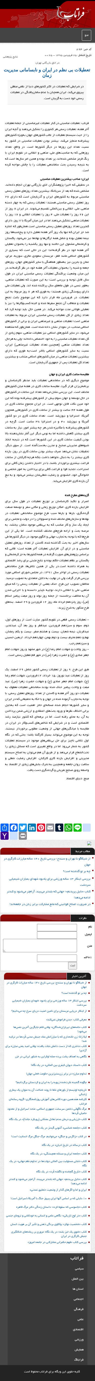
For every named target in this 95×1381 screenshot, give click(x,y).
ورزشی (79, 1339)
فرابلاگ (79, 1360)
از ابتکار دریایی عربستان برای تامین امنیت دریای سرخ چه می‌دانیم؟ (49, 1011)
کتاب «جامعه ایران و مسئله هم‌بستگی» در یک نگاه (58, 1153)
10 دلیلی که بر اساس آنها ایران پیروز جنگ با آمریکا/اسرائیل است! (49, 1198)
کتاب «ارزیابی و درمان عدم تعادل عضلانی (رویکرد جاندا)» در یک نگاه (48, 1119)
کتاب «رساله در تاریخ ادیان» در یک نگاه (64, 1145)
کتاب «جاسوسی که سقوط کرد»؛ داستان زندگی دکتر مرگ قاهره (51, 1207)
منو (86, 35)
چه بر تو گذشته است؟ (76, 871)
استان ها (78, 1289)
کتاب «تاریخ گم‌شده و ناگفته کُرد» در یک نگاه (61, 1171)
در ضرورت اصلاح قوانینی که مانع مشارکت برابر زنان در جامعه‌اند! (50, 904)
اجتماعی (79, 1299)
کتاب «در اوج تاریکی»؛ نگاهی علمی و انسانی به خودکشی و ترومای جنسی (46, 1215)
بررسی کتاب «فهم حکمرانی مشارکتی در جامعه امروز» (57, 1242)
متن (89, 946)
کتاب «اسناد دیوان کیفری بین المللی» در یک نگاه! (59, 1065)
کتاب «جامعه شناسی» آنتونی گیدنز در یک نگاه (61, 1128)
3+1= (88, 957)
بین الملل (78, 1279)
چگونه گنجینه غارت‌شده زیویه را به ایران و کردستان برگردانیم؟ (51, 1082)
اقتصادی (78, 1329)
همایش (79, 1349)
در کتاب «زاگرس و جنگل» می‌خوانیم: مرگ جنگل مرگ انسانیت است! (49, 1136)
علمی (81, 1319)
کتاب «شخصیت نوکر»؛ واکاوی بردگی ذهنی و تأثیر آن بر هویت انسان (48, 1224)
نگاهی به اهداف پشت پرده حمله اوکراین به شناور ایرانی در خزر (51, 1056)
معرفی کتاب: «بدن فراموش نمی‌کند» (66, 1019)
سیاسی (79, 1268)
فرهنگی (79, 1309)
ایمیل (88, 934)
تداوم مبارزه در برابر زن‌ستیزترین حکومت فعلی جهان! (56, 1073)
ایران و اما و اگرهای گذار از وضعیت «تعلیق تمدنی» (58, 1190)
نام (90, 927)
